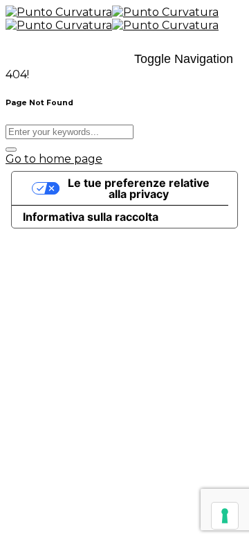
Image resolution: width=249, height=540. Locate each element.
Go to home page (54, 158)
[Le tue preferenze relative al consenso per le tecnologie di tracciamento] (225, 516)
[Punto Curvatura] (112, 12)
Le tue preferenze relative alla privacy (139, 188)
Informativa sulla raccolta (90, 217)
